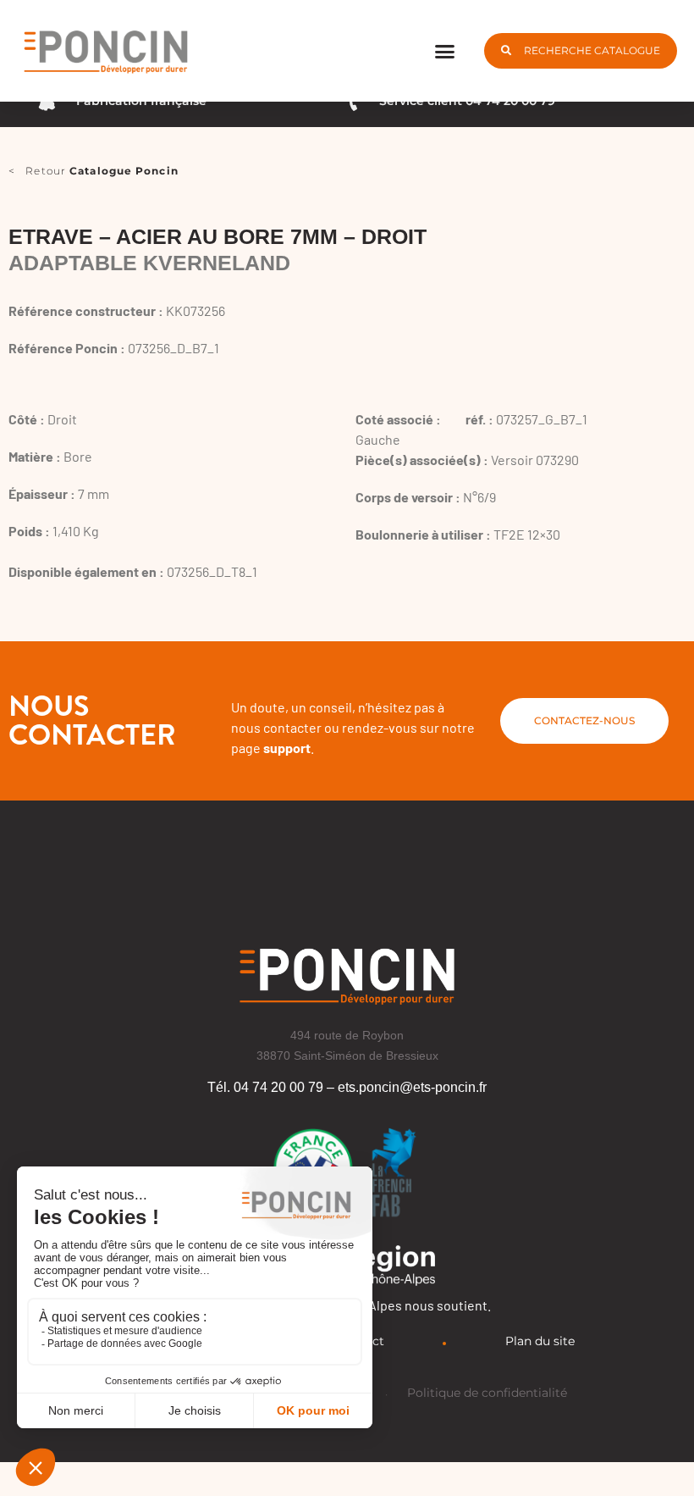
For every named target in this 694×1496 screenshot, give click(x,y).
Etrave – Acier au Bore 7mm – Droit (217, 236)
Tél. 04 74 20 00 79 (265, 1087)
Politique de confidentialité (487, 1392)
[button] (445, 51)
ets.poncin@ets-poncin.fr (412, 1087)
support (287, 748)
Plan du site (540, 1341)
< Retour (93, 170)
